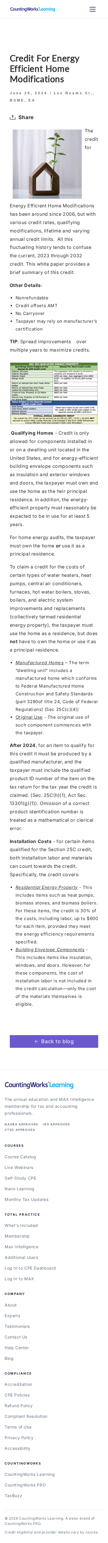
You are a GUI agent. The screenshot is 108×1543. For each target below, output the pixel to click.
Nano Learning (20, 1188)
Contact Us (16, 1336)
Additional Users (21, 1257)
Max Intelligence (22, 1246)
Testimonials (17, 1326)
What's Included (21, 1225)
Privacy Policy (19, 1437)
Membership (17, 1236)
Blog (9, 1358)
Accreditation (18, 1384)
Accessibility (18, 1448)
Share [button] (26, 117)
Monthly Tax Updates (26, 1199)
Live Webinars (19, 1167)
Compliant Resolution (26, 1416)
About (11, 1304)
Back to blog (57, 1041)
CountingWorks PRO (25, 1484)
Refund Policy (19, 1405)
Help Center (17, 1347)
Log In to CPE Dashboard (30, 1268)
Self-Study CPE (20, 1178)
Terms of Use (18, 1426)
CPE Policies (17, 1394)
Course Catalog (20, 1156)
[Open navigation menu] (92, 9)
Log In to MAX (19, 1278)
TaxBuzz (13, 1495)
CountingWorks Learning (30, 1474)
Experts (12, 1315)
